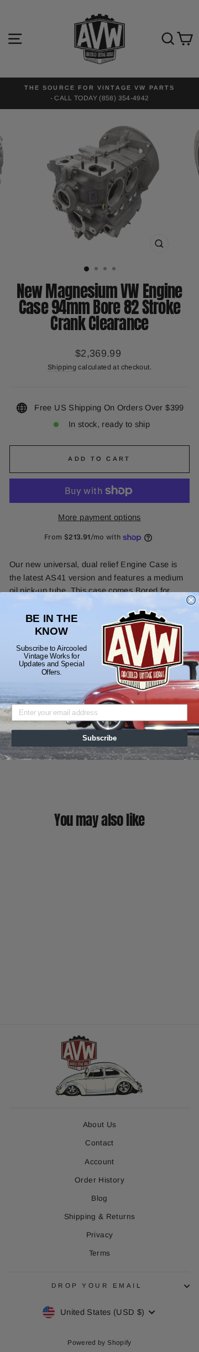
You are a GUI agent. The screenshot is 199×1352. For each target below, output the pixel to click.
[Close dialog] (191, 599)
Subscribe (99, 738)
